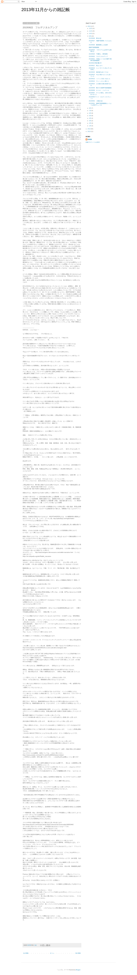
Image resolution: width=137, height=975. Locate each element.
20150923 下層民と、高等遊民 (98, 54)
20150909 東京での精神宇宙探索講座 (100, 88)
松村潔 (90, 139)
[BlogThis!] (43, 945)
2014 (89, 129)
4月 (90, 118)
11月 (90, 31)
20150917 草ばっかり (96, 65)
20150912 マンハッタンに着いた (99, 81)
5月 (90, 115)
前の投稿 (78, 953)
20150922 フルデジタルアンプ (98, 56)
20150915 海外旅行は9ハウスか (98, 72)
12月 (90, 28)
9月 (90, 36)
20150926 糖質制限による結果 (98, 45)
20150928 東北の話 (95, 38)
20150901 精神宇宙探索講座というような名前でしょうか (100, 104)
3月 (90, 120)
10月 (90, 33)
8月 (90, 108)
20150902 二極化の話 (96, 101)
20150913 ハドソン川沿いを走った (99, 78)
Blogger (78, 970)
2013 (89, 131)
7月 (90, 110)
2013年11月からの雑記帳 (45, 9)
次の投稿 (25, 953)
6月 (90, 113)
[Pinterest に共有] (49, 945)
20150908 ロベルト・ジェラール (99, 90)
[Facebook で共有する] (47, 945)
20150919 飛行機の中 (95, 63)
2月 (90, 123)
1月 (90, 126)
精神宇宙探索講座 (94, 47)
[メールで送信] (41, 945)
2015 (89, 26)
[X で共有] (45, 945)
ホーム (52, 953)
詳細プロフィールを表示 (93, 142)
